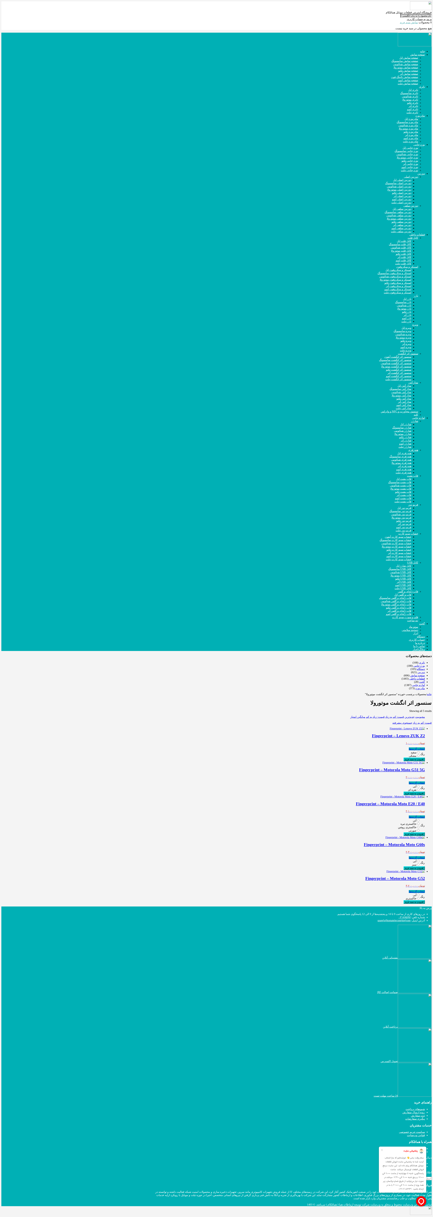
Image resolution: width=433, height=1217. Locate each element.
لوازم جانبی (418, 685)
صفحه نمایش (417, 675)
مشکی (412, 755)
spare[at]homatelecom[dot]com (394, 920)
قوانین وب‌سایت (416, 1135)
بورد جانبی (419, 665)
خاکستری (411, 898)
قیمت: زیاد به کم (375, 716)
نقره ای (412, 789)
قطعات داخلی (417, 678)
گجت (422, 681)
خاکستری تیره (408, 823)
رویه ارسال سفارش (413, 1112)
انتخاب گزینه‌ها (417, 748)
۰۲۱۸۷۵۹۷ (404, 917)
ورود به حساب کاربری (419, 19)
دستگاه (421, 669)
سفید (413, 752)
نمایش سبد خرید (409, 22)
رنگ (422, 754)
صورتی (412, 830)
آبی (414, 786)
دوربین (421, 672)
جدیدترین (410, 716)
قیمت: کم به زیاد (394, 716)
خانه (429, 694)
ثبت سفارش (418, 1115)
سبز (414, 864)
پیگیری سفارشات (415, 1118)
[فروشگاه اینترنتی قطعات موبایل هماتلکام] (421, 9)
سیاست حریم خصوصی (412, 1132)
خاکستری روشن (407, 827)
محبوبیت (420, 716)
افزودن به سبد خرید (414, 759)
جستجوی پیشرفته (402, 722)
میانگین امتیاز (357, 716)
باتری (422, 662)
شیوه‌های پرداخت (415, 1109)
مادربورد (420, 688)
